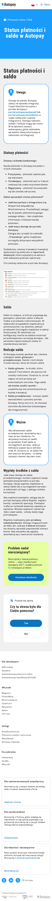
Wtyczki (6, 764)
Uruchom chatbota (26, 577)
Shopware (7, 706)
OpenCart (7, 703)
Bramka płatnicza (10, 731)
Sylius (5, 710)
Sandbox (6, 670)
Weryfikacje (7, 738)
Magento (6, 693)
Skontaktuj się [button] (11, 871)
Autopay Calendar (11, 742)
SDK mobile (7, 667)
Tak (26, 623)
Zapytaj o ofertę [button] (12, 802)
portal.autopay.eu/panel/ (22, 112)
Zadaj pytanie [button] (11, 837)
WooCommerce (9, 700)
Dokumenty (7, 757)
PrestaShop (7, 696)
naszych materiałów (26, 857)
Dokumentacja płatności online (17, 674)
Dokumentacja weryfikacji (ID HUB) (19, 677)
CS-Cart (6, 713)
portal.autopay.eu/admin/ (22, 115)
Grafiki (5, 760)
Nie (26, 634)
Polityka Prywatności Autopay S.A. (14, 893)
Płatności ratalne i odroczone (16, 735)
